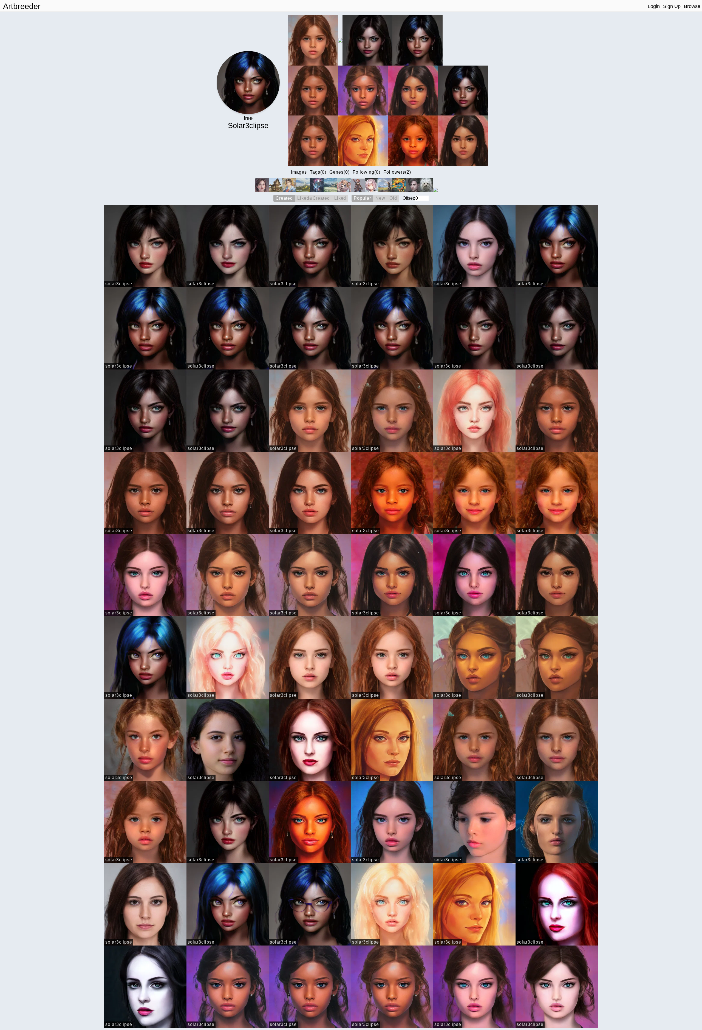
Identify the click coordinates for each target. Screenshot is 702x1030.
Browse (692, 6)
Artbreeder (22, 6)
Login (654, 6)
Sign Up (672, 6)
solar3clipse (118, 283)
